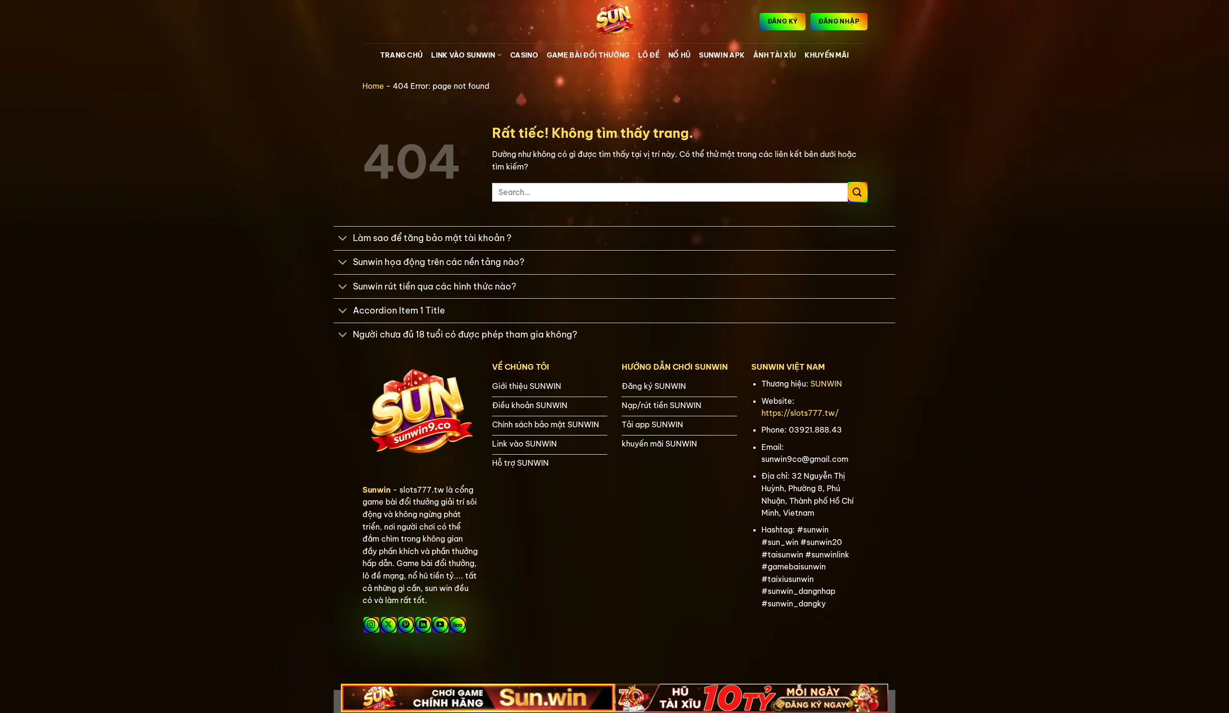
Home (373, 86)
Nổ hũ (679, 55)
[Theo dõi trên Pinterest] (406, 625)
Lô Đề (648, 55)
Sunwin (376, 490)
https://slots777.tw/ (800, 413)
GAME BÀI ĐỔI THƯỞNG (588, 55)
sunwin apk (722, 55)
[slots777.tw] (614, 21)
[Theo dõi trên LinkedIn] (423, 625)
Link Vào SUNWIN (463, 55)
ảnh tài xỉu (774, 55)
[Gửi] (857, 192)
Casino (524, 55)
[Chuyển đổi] (343, 239)
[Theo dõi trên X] (389, 625)
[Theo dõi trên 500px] (458, 625)
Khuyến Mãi (827, 55)
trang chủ (401, 55)
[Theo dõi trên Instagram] (371, 625)
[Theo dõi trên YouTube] (440, 625)
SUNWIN (826, 383)
